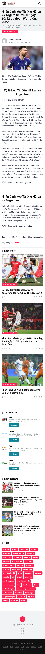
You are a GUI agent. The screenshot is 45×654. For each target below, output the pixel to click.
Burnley (35, 557)
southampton (7, 593)
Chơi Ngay (14, 425)
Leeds (20, 573)
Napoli (19, 577)
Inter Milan (29, 565)
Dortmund (28, 561)
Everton (20, 565)
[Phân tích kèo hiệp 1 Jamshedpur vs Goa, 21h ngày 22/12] (22, 370)
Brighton (27, 557)
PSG (18, 585)
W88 (10, 446)
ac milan (6, 549)
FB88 (11, 461)
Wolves (23, 601)
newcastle (28, 577)
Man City (6, 577)
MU (13, 577)
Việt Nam (31, 597)
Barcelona (6, 553)
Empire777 (22, 649)
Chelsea (6, 561)
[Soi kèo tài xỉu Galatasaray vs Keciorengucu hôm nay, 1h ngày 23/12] (22, 270)
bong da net (7, 557)
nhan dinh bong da (23, 581)
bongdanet (30, 553)
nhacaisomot (16, 40)
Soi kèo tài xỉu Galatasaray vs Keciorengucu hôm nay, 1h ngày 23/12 (22, 291)
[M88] (4, 421)
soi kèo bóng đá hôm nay (26, 589)
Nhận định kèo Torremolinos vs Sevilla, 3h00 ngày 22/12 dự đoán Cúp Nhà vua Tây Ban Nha (27, 528)
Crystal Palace (17, 561)
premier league (8, 585)
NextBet (33, 647)
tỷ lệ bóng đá (29, 593)
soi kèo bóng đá (8, 589)
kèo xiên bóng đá (9, 573)
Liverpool (38, 573)
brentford (17, 557)
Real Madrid (27, 585)
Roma (36, 585)
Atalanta (33, 549)
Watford (5, 601)
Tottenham (18, 593)
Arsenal (14, 549)
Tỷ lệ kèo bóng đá (9, 597)
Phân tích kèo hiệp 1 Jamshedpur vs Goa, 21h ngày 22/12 (21, 391)
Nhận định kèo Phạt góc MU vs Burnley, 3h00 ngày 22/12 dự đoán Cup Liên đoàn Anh (22, 341)
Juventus (6, 569)
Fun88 (11, 432)
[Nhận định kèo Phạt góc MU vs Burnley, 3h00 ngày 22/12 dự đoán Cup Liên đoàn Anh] (22, 318)
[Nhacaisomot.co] (9, 3)
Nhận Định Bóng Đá (10, 31)
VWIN (40, 647)
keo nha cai (16, 569)
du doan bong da (8, 565)
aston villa (24, 549)
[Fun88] (4, 436)
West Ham (14, 601)
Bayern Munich (18, 553)
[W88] (4, 450)
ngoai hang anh (8, 581)
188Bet (5, 647)
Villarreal (21, 597)
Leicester (28, 573)
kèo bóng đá (27, 569)
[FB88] (4, 465)
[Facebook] (22, 631)
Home (3, 25)
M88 (10, 417)
